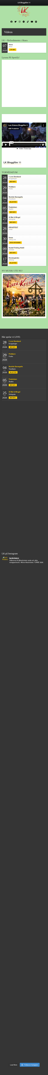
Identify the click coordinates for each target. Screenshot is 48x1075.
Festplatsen (13, 207)
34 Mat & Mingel (14, 217)
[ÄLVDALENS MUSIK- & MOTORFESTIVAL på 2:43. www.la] (24, 1049)
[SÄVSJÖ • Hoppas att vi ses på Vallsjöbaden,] (24, 751)
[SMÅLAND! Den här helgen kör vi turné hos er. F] (24, 702)
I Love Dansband (15, 176)
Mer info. (13, 222)
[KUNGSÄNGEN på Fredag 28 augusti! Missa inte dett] (24, 652)
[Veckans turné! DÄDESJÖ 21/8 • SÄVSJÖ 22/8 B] (24, 826)
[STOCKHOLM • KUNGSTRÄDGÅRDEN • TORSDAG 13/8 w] (24, 1024)
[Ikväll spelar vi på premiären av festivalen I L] (24, 577)
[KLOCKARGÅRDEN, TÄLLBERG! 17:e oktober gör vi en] (24, 850)
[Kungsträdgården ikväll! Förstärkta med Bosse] (24, 975)
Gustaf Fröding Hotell (16, 248)
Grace (11, 237)
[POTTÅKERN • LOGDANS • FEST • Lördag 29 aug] (24, 627)
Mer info (13, 181)
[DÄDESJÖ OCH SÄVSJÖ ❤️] (24, 602)
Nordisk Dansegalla (16, 197)
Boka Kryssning (15, 242)
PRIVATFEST (13, 227)
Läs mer (12, 49)
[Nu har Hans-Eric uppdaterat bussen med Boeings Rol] (24, 900)
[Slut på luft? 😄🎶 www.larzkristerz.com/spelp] (24, 1000)
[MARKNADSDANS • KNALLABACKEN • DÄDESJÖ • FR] (24, 776)
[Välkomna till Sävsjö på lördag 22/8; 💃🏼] (24, 801)
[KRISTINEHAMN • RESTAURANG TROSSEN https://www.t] (24, 950)
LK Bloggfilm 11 (12, 162)
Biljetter (13, 202)
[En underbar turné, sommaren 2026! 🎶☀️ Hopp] (24, 677)
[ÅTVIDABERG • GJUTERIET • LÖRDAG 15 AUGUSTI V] (24, 925)
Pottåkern (12, 187)
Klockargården (14, 258)
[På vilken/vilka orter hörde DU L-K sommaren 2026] (24, 726)
